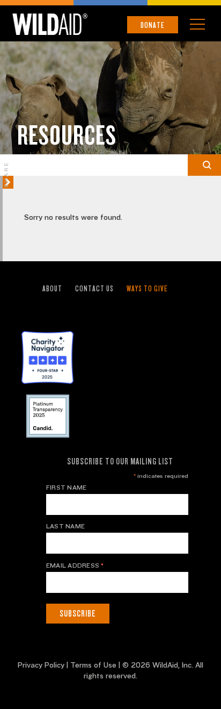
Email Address (75, 565)
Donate (153, 25)
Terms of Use (93, 665)
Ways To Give (147, 288)
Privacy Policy (41, 665)
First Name (66, 487)
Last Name (65, 526)
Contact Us (94, 288)
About (52, 288)
